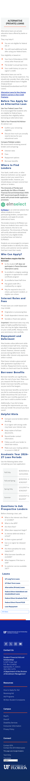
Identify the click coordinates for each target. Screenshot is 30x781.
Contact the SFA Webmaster (14, 748)
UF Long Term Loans (12, 579)
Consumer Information (12, 726)
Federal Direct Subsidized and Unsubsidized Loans (16, 593)
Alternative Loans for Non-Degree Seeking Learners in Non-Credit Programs (13, 94)
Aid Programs (9, 696)
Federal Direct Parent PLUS (15, 602)
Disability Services (10, 722)
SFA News (5, 612)
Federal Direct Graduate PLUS (16, 598)
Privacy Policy (9, 729)
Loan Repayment (11, 607)
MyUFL (6, 716)
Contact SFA (8, 745)
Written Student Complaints (14, 700)
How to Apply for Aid (11, 690)
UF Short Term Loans (12, 583)
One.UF (6, 719)
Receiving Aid (9, 693)
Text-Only (7, 755)
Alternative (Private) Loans (15, 587)
